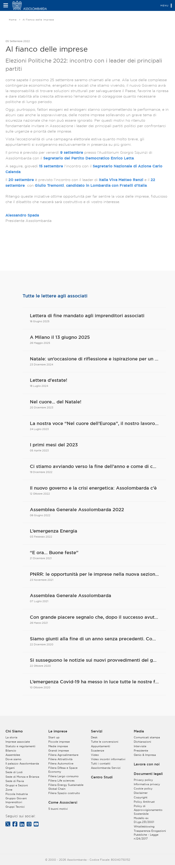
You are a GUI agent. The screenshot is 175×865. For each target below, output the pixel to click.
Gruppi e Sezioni (16, 785)
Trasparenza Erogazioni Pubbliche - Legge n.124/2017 (150, 834)
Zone (8, 789)
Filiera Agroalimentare (63, 754)
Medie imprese (58, 746)
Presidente (141, 750)
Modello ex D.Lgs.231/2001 (144, 820)
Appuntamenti (100, 746)
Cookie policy (143, 788)
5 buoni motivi (58, 808)
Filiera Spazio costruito (64, 793)
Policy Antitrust (144, 801)
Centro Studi (102, 777)
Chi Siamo (14, 731)
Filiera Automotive (60, 763)
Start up (53, 737)
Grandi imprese (58, 750)
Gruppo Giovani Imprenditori (16, 800)
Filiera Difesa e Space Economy (62, 769)
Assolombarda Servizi (106, 767)
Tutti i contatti (100, 763)
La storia (11, 737)
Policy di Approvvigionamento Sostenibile (148, 810)
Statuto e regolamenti (20, 746)
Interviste (140, 746)
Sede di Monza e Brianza (22, 776)
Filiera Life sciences (61, 780)
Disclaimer (141, 792)
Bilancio (10, 750)
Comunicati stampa (147, 737)
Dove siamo (13, 759)
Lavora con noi (147, 764)
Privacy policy (143, 779)
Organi (10, 767)
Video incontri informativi (108, 759)
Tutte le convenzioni (104, 741)
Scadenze (97, 750)
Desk (94, 737)
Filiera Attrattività (60, 759)
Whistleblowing (144, 826)
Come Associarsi (62, 802)
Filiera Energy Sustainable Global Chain (65, 786)
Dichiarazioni (142, 741)
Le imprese (57, 731)
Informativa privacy (147, 784)
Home (13, 19)
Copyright (140, 797)
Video (95, 754)
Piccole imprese (59, 741)
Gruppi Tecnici (15, 806)
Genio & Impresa (145, 754)
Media (139, 731)
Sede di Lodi (14, 772)
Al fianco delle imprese (38, 19)
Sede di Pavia (14, 781)
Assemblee (12, 754)
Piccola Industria (16, 793)
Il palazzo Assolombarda (22, 763)
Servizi (96, 731)
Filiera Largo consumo (63, 776)
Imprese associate (17, 741)
